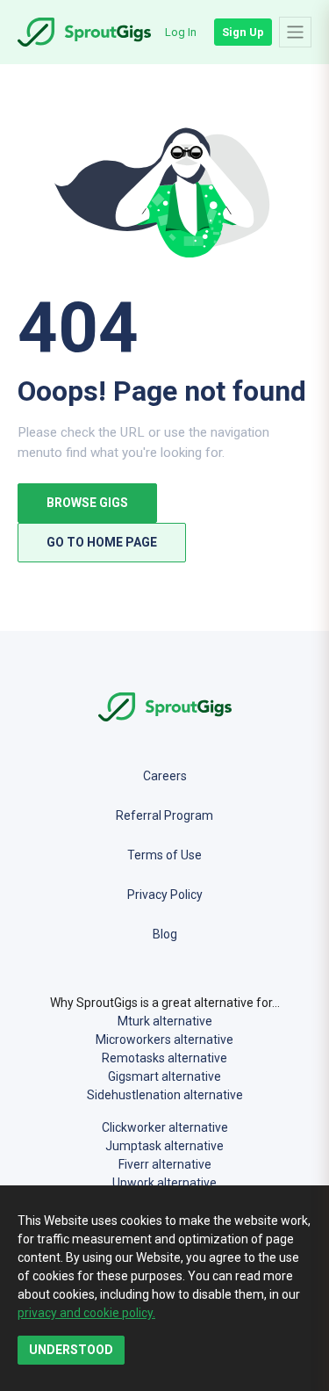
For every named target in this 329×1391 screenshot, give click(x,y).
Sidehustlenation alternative (165, 1095)
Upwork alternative (164, 1183)
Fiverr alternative (164, 1164)
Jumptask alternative (164, 1146)
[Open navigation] (295, 32)
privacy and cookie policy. (86, 1313)
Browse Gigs (87, 503)
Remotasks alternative (164, 1058)
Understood (71, 1350)
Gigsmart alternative (164, 1076)
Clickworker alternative (165, 1127)
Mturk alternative (165, 1021)
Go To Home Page (101, 542)
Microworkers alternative (164, 1039)
